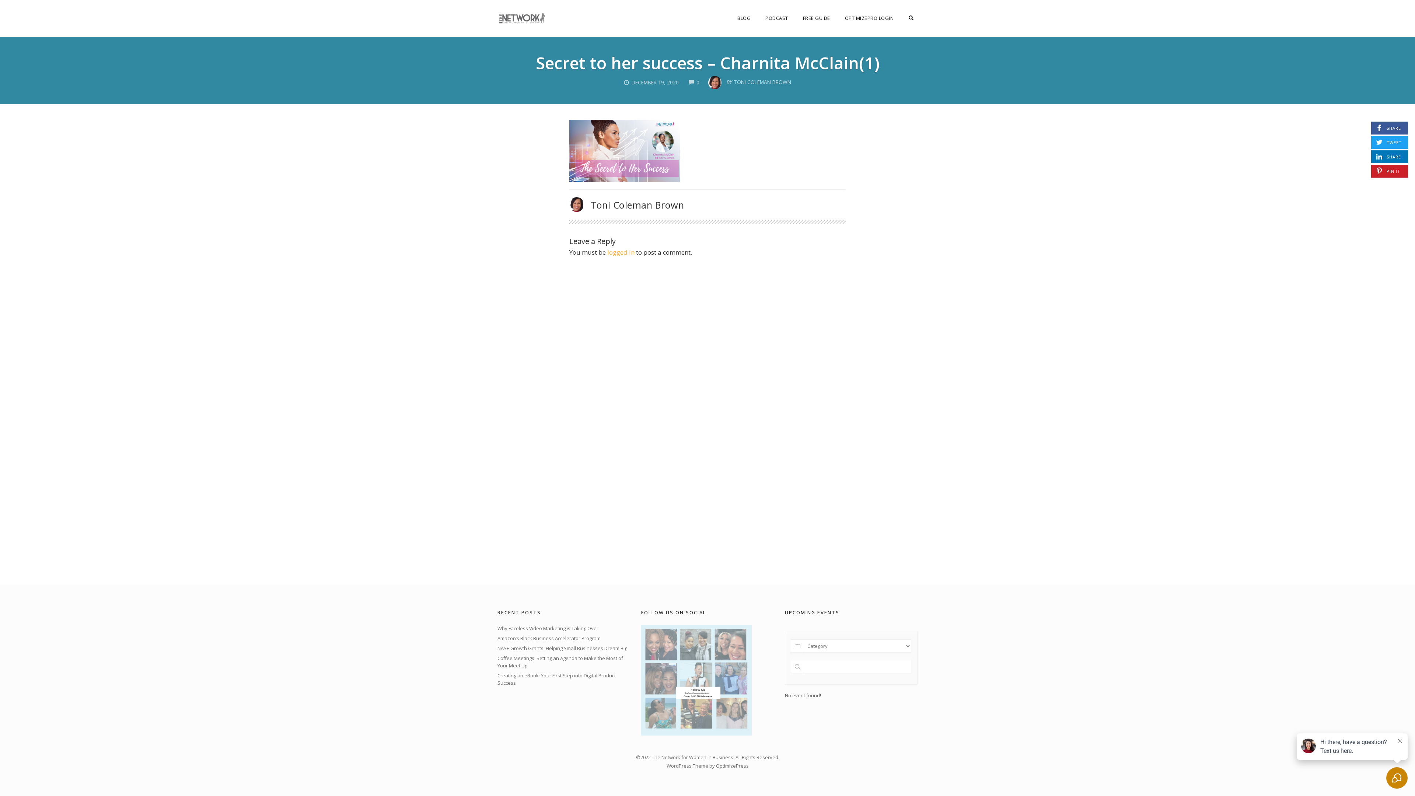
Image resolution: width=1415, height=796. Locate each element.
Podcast (776, 18)
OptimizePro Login (869, 18)
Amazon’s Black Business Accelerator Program (549, 638)
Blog (744, 18)
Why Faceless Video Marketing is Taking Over (547, 628)
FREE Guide (816, 18)
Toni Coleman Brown (637, 205)
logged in (621, 252)
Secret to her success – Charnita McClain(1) (708, 63)
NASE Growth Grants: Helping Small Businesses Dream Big (562, 648)
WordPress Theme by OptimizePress (708, 765)
